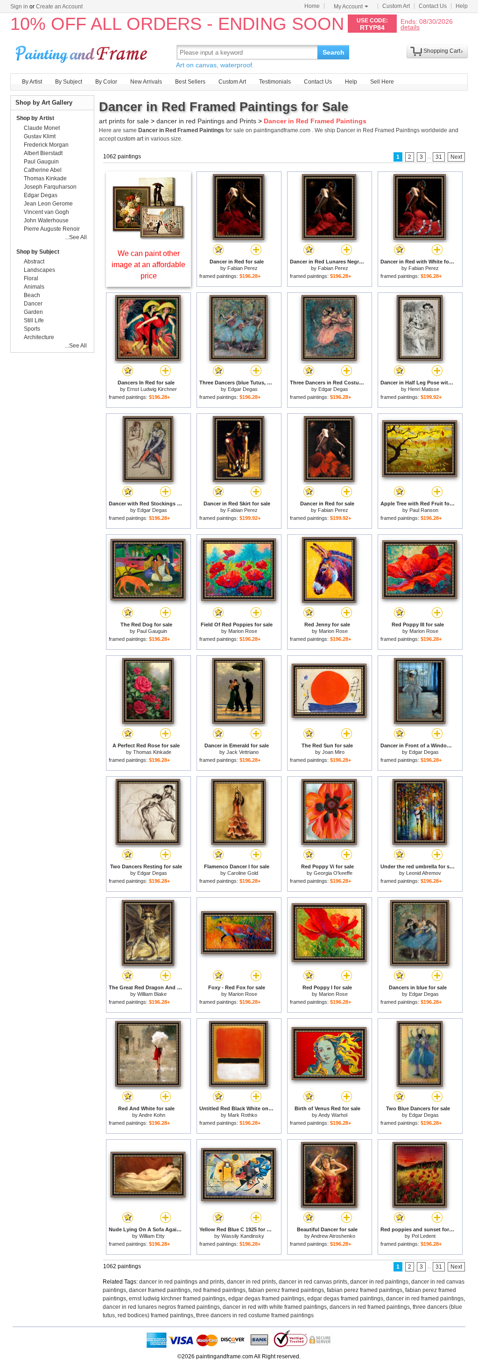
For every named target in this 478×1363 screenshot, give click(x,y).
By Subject (68, 81)
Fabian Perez (242, 268)
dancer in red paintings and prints (181, 1281)
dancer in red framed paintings (425, 1298)
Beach (32, 295)
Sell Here (382, 81)
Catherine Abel (43, 170)
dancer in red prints (251, 1281)
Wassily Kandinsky (242, 1236)
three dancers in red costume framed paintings (255, 1315)
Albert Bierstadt (43, 153)
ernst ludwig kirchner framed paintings (177, 1298)
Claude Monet (42, 128)
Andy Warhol (332, 1115)
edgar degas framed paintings (266, 1298)
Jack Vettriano (242, 752)
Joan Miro (333, 752)
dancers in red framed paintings (370, 1307)
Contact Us (433, 6)
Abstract (34, 261)
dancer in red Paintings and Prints (206, 121)
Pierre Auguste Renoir (52, 229)
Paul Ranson (423, 510)
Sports (32, 329)
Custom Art (396, 6)
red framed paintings (219, 1290)
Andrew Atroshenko (333, 1236)
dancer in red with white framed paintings (275, 1307)
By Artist (32, 81)
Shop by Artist (35, 118)
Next (456, 157)
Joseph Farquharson (50, 187)
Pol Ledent (424, 1236)
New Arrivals (146, 81)
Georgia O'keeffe (333, 873)
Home (312, 6)
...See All (76, 237)
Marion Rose (242, 631)
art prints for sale (124, 121)
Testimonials (275, 81)
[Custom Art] (148, 237)
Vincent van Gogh (46, 212)
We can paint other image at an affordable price (148, 264)
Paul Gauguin (152, 631)
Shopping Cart (441, 51)
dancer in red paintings (379, 1281)
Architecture (39, 337)
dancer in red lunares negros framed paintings (161, 1307)
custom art (130, 138)
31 (439, 157)
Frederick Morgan (46, 145)
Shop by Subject (37, 251)
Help (462, 6)
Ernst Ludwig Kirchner (152, 389)
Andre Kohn (152, 1115)
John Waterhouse (46, 220)
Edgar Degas (243, 389)
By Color (106, 81)
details (410, 26)
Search (333, 52)
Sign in (19, 6)
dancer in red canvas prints (313, 1281)
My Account (348, 6)
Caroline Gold (242, 873)
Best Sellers (190, 81)
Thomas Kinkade (152, 752)
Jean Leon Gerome (48, 203)
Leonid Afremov (423, 873)
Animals (34, 287)
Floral (31, 278)
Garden (33, 312)
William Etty (152, 1236)
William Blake (152, 994)
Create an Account (59, 6)
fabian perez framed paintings (286, 1290)
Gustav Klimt (40, 136)
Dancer (33, 303)
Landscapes (39, 270)
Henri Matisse (423, 389)
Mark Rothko (242, 1115)
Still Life (34, 320)
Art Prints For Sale (83, 52)
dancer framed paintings (159, 1290)
